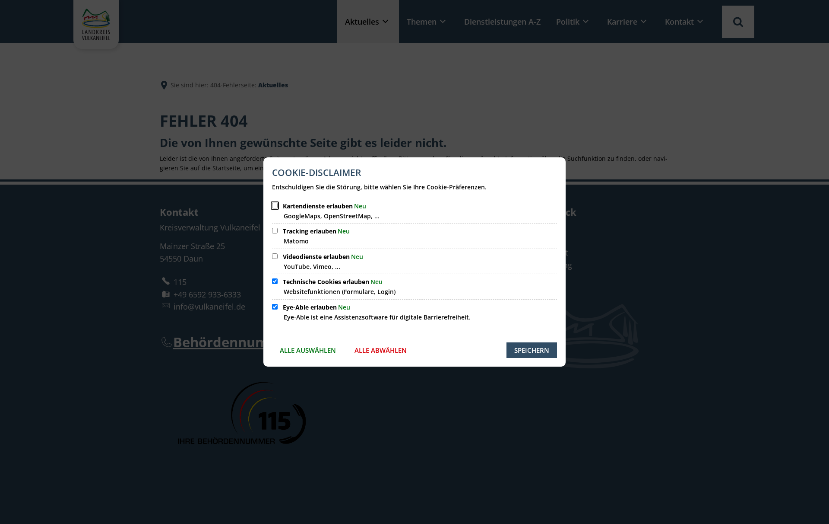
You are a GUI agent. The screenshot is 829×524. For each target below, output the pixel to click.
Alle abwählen (380, 350)
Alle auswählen (308, 350)
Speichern (531, 350)
